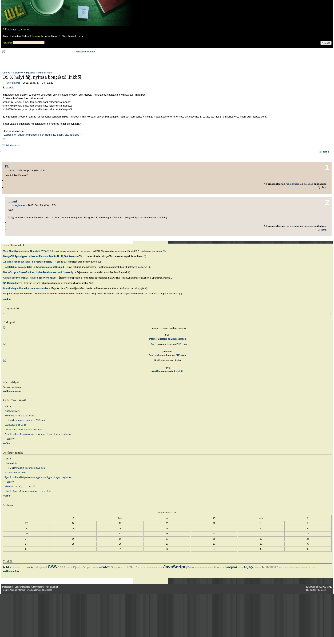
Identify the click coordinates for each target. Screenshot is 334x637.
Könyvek (72, 36)
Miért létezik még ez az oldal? (20, 415)
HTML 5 (132, 567)
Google (115, 567)
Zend (313, 567)
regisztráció (23, 29)
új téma (322, 187)
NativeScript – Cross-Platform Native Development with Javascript (38, 272)
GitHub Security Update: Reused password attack (29, 277)
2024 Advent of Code (15, 425)
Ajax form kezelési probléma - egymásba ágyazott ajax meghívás (38, 434)
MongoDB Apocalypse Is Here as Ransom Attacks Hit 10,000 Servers (40, 256)
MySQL (249, 567)
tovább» (7, 299)
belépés (308, 183)
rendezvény (293, 567)
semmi (12, 201)
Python (282, 567)
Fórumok (35, 36)
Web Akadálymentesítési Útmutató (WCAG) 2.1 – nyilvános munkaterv (40, 251)
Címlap (6, 72)
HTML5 (141, 567)
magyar (231, 567)
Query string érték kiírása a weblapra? (24, 429)
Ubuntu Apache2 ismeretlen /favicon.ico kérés (28, 491)
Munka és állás (59, 36)
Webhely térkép (17, 590)
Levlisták (45, 36)
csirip (326, 151)
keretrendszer (202, 567)
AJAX (7, 567)
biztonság (27, 567)
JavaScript (174, 566)
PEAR (258, 567)
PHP (266, 567)
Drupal (87, 567)
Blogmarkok (15, 36)
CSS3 (61, 567)
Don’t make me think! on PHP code (167, 355)
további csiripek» (12, 391)
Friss (80, 36)
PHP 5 (274, 567)
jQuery (190, 567)
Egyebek (30, 72)
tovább (6, 443)
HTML (124, 567)
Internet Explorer (154, 567)
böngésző (41, 567)
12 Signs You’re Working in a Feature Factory (27, 261)
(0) (164, 251)
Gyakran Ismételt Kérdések (39, 590)
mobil (240, 567)
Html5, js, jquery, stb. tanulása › (63, 134)
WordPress (305, 567)
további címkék (11, 571)
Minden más (45, 72)
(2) (145, 256)
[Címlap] (14, 9)
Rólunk (5, 590)
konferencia (217, 567)
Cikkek (25, 36)
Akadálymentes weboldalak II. (167, 371)
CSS (52, 566)
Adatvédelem (37, 587)
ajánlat (8, 406)
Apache (16, 567)
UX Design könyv (12, 283)
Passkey (9, 438)
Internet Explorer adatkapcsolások (167, 339)
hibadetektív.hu (12, 411)
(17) (172, 277)
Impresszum (7, 587)
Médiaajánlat (51, 587)
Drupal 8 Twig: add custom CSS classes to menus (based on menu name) (42, 293)
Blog (5, 36)
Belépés (6, 29)
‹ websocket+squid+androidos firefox (23, 134)
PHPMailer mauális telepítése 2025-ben (25, 420)
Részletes (7, 42)
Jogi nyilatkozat (22, 587)
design (69, 567)
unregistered (14, 82)
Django (77, 567)
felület (95, 567)
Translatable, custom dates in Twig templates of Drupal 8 (33, 267)
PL (7, 166)
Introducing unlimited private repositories (25, 288)
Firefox (104, 567)
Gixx (11, 170)
